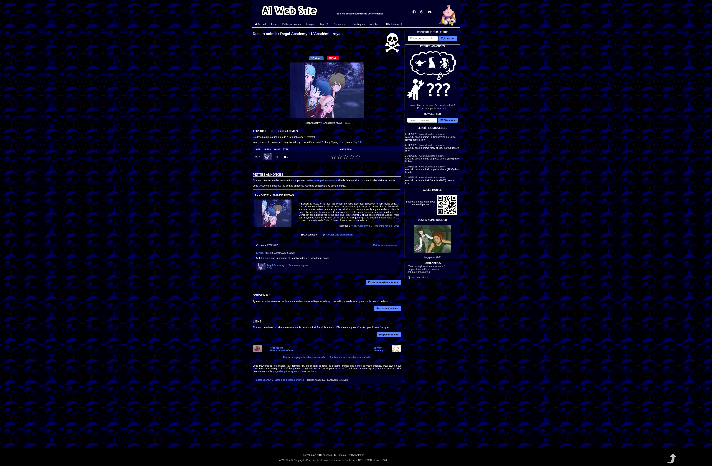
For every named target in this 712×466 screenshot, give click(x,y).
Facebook (326, 455)
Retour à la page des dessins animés (304, 357)
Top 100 (324, 24)
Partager (317, 58)
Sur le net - (351, 460)
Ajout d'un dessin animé (432, 134)
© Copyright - (298, 460)
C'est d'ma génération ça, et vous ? (426, 266)
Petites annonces (291, 24)
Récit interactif (394, 24)
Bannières (337, 460)
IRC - (360, 460)
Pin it (334, 58)
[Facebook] (414, 12)
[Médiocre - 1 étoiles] (333, 157)
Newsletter (358, 455)
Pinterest (341, 455)
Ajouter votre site (417, 277)
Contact (325, 460)
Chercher (448, 38)
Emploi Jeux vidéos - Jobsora (423, 269)
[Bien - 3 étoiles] (346, 157)
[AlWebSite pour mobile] (447, 214)
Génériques (358, 24)
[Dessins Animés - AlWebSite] (447, 26)
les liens (312, 371)
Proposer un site (388, 334)
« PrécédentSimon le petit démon (281, 349)
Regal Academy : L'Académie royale (375, 225)
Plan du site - (313, 460)
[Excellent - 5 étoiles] (358, 157)
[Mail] (429, 12)
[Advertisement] (327, 420)
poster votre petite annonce (321, 180)
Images (310, 24)
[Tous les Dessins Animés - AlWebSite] (289, 16)
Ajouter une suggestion (339, 234)
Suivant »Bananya (378, 349)
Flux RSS (379, 460)
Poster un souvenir (387, 308)
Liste (273, 24)
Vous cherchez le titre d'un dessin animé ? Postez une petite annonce (432, 107)
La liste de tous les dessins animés (350, 357)
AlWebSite (285, 460)
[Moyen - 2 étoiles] (340, 157)
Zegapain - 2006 (432, 257)
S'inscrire (449, 120)
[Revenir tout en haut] (671, 461)
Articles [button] (374, 24)
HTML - (369, 460)
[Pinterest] (422, 12)
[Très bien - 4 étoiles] (352, 157)
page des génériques (285, 371)
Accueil (261, 24)
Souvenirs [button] (339, 24)
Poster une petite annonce (383, 282)
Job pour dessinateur (419, 272)
